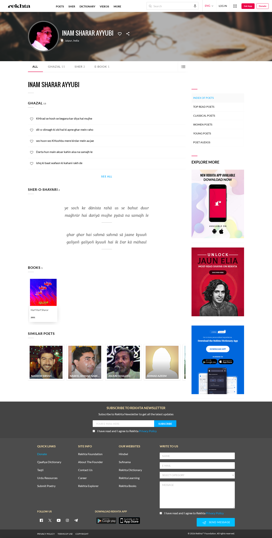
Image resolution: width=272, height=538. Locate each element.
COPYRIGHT (81, 533)
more (117, 6)
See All (106, 176)
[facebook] (41, 520)
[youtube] (59, 520)
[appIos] (129, 520)
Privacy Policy (148, 431)
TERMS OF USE (65, 533)
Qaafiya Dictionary (49, 462)
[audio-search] (195, 6)
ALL (35, 66)
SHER (71, 6)
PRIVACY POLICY (46, 533)
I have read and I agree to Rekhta (127, 431)
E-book (102, 66)
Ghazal (56, 66)
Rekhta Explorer (88, 486)
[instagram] (67, 520)
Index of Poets (203, 97)
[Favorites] (119, 33)
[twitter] (50, 520)
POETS (60, 6)
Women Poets (202, 124)
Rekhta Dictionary (130, 470)
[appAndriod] (106, 520)
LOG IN (223, 5)
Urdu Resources (47, 478)
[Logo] (19, 6)
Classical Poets (204, 115)
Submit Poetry (46, 486)
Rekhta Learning (129, 478)
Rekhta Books (127, 486)
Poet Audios (201, 142)
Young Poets (202, 133)
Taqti (40, 470)
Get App (248, 6)
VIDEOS (104, 6)
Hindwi (123, 454)
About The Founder (90, 462)
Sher (80, 66)
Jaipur (68, 40)
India (76, 40)
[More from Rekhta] (235, 6)
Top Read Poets (203, 106)
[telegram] (76, 520)
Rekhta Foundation (90, 454)
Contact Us (85, 470)
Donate (262, 6)
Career (82, 478)
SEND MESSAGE (219, 522)
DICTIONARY (87, 6)
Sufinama (125, 462)
